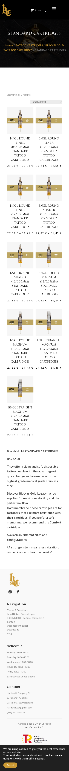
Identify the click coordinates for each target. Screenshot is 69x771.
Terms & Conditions (17, 610)
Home (9, 45)
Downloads (13, 629)
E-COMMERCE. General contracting (25, 617)
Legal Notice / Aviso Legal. (21, 614)
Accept (10, 765)
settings (40, 758)
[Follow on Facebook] (18, 592)
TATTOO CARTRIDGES (29, 45)
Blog (9, 633)
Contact (11, 621)
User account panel (17, 625)
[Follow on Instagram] (10, 592)
